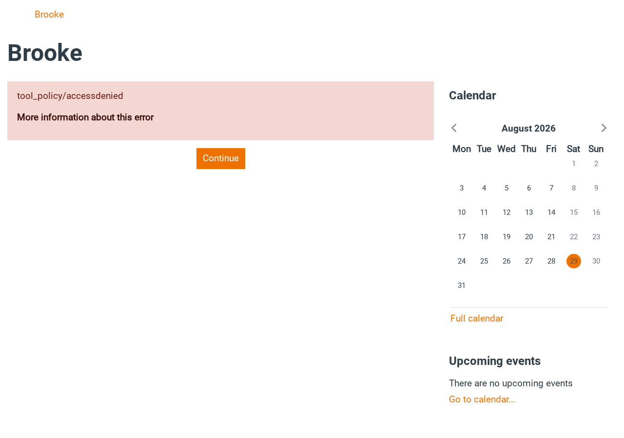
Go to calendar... (482, 399)
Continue (221, 158)
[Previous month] (473, 128)
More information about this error (85, 117)
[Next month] (583, 128)
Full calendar (476, 318)
